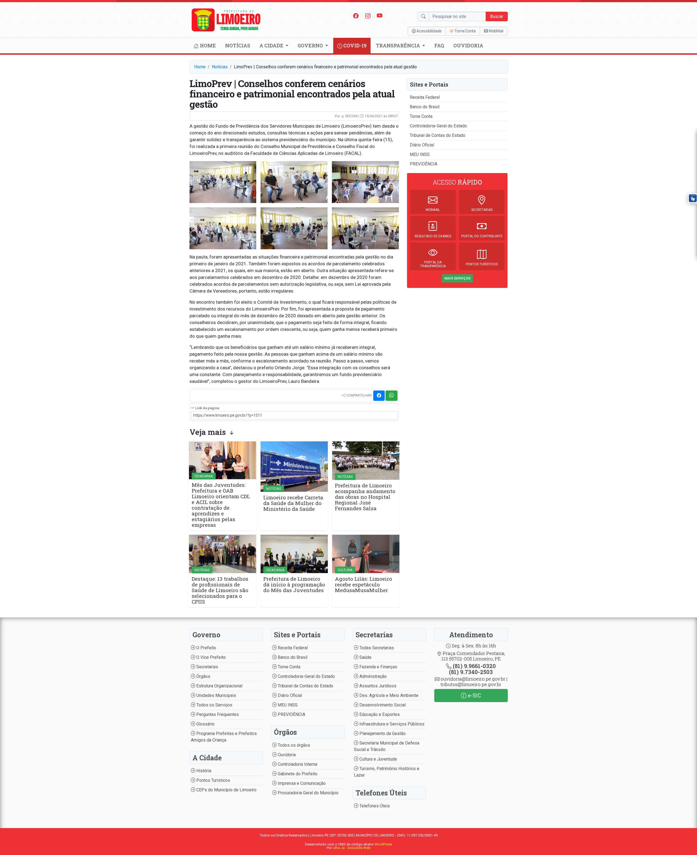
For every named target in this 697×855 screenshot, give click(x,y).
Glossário (205, 724)
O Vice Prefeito (210, 657)
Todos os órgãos (293, 745)
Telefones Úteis (374, 805)
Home (207, 45)
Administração (372, 676)
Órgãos (202, 676)
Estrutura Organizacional (218, 685)
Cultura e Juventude (377, 759)
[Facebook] (356, 15)
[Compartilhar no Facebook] (379, 395)
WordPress (383, 844)
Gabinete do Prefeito (297, 773)
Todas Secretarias (376, 647)
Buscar (496, 16)
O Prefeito (205, 647)
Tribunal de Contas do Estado (437, 135)
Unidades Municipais (215, 695)
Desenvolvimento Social (382, 705)
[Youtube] (380, 15)
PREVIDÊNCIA (423, 164)
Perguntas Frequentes (217, 714)
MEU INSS (420, 154)
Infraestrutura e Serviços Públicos (391, 724)
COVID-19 (354, 45)
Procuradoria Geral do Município (307, 792)
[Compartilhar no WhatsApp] (392, 395)
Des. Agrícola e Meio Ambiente (388, 695)
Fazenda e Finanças (377, 666)
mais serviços (457, 278)
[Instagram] (368, 15)
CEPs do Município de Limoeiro (225, 789)
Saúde (364, 657)
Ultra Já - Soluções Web (352, 848)
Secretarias (206, 666)
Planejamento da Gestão (382, 733)
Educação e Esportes (379, 714)
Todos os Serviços (213, 705)
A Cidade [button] (272, 45)
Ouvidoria (468, 45)
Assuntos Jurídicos (377, 685)
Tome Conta (421, 116)
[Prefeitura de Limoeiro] (226, 19)
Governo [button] (311, 45)
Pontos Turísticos (212, 780)
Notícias (237, 45)
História (203, 770)
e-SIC (473, 695)
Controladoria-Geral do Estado (438, 125)
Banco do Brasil (424, 106)
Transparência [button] (398, 45)
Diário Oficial (422, 144)
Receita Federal (425, 97)
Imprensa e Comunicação (301, 783)
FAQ (439, 45)
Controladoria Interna (297, 764)
